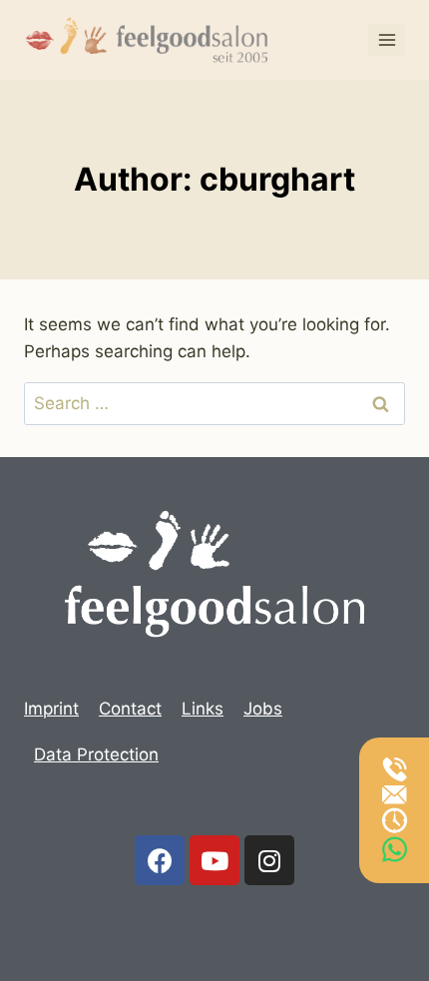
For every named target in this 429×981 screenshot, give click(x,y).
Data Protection (96, 754)
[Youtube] (214, 860)
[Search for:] (214, 403)
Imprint (51, 709)
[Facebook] (160, 860)
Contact (130, 709)
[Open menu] (386, 39)
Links (202, 709)
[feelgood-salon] (148, 40)
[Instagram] (269, 860)
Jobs (262, 709)
